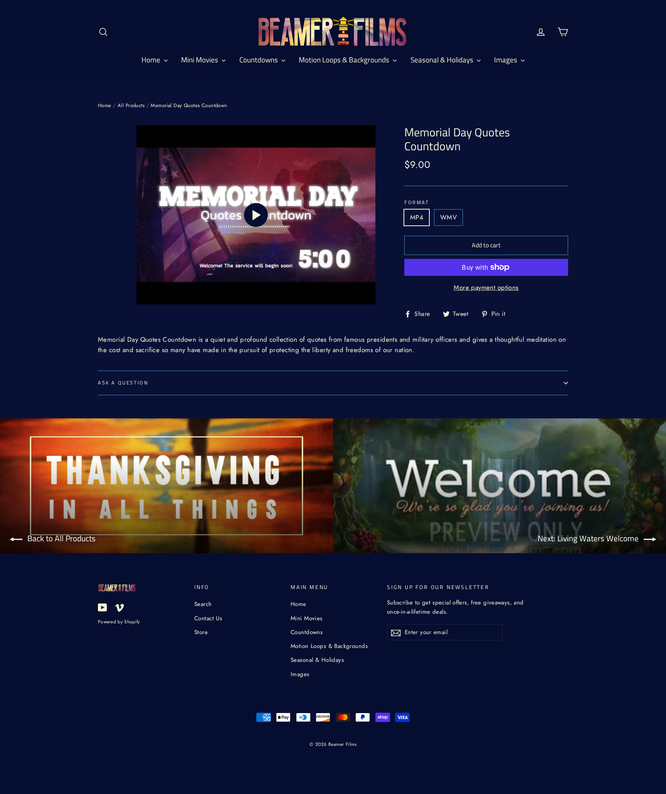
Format (416, 203)
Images (506, 59)
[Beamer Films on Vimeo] (119, 607)
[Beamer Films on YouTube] (102, 607)
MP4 (416, 217)
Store (201, 632)
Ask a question (123, 382)
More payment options (486, 287)
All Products (131, 105)
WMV (448, 217)
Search (203, 604)
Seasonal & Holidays (442, 59)
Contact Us (208, 618)
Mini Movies (200, 59)
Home (151, 59)
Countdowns (259, 59)
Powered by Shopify (119, 621)
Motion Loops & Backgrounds (345, 59)
